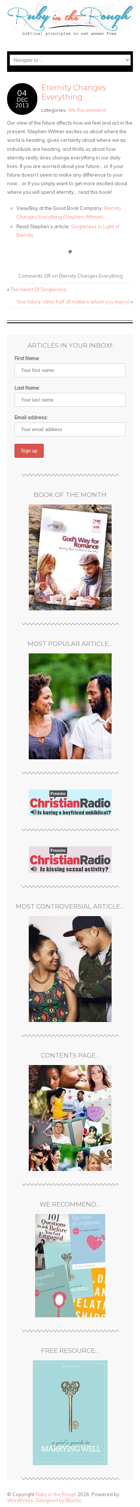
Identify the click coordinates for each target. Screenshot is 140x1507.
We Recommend (87, 110)
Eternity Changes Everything (73, 92)
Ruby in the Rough (55, 1494)
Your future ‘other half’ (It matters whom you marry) (73, 302)
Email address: (31, 417)
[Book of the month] (70, 557)
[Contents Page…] (70, 1118)
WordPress (20, 1500)
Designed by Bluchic (58, 1500)
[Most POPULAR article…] (70, 706)
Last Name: (27, 388)
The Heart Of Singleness (38, 289)
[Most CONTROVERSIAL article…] (70, 969)
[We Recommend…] (70, 1265)
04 (22, 93)
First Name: (27, 358)
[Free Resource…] (70, 1412)
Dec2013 (22, 102)
